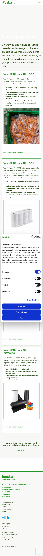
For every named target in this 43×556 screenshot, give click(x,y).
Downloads (6, 504)
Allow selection (21, 312)
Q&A (4, 511)
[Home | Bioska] (9, 3)
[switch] (38, 278)
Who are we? (7, 496)
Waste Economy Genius (11, 489)
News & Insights (8, 502)
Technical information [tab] (15, 152)
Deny (21, 318)
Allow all (21, 306)
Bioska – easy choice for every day (16, 485)
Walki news (6, 507)
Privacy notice (7, 509)
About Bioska (7, 487)
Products (6, 494)
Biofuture (6, 492)
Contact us (20, 450)
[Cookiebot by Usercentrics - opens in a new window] (31, 236)
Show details (32, 300)
